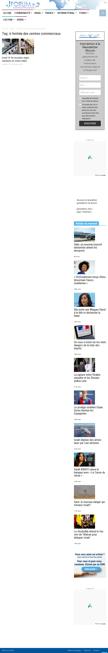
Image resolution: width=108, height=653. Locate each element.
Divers (20, 19)
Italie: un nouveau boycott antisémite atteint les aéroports (88, 247)
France (49, 12)
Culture (8, 19)
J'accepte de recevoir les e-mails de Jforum (90, 99)
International (66, 12)
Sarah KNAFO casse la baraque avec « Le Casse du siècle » (89, 472)
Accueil (7, 12)
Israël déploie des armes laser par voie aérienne (87, 441)
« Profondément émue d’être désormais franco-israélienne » (90, 280)
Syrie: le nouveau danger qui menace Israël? (89, 503)
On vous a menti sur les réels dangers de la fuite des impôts (90, 345)
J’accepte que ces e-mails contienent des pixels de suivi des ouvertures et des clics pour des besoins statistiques (90, 112)
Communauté (22, 12)
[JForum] (54, 5)
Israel (37, 12)
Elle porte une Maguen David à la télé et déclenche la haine (90, 312)
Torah (83, 12)
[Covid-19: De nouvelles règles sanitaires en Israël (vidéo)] (18, 46)
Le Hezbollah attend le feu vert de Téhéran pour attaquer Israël (88, 534)
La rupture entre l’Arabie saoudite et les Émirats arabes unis (87, 378)
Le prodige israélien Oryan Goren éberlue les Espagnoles (88, 410)
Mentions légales (74, 650)
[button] (102, 13)
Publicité (87, 650)
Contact (96, 650)
